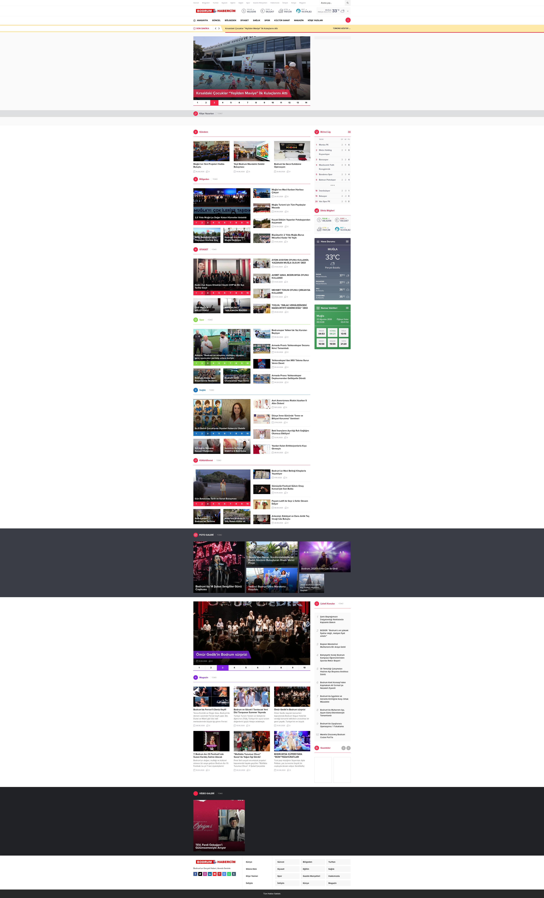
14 (306, 102)
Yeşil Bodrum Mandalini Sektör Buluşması (244, 28)
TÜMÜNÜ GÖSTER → (342, 28)
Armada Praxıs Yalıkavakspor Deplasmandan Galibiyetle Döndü (289, 377)
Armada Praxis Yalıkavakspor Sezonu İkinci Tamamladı (291, 347)
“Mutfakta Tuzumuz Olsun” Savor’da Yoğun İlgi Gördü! (247, 755)
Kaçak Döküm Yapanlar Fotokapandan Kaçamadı (291, 221)
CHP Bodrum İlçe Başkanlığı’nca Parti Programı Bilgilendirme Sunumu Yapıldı (219, 286)
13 (298, 102)
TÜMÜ (219, 114)
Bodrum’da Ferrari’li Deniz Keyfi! (209, 709)
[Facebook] (195, 874)
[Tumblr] (234, 874)
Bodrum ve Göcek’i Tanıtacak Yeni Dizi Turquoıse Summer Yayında (251, 711)
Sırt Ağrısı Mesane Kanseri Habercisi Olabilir (204, 451)
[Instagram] (205, 874)
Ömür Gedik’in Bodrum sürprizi (289, 709)
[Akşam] (323, 769)
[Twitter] (200, 874)
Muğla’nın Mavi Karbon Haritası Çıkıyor (288, 191)
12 (289, 102)
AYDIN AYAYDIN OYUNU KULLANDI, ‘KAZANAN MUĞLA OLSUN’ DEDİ (290, 261)
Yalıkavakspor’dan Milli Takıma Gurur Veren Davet (290, 362)
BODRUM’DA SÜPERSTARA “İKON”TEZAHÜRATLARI (288, 755)
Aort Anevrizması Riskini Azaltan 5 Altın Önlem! (289, 402)
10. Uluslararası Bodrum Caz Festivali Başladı (218, 498)
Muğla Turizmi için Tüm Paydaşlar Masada (289, 206)
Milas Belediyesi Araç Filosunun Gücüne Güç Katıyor (206, 240)
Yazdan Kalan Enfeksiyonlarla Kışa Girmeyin (289, 447)
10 (273, 102)
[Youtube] (215, 874)
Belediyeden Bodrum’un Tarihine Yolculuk (205, 521)
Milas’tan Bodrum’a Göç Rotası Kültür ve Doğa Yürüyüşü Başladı (236, 521)
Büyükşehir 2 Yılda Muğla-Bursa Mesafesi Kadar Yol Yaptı (288, 236)
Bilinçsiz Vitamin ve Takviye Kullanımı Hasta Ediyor (221, 428)
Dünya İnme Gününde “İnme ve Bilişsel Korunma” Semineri (287, 417)
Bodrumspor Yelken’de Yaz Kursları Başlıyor (289, 332)
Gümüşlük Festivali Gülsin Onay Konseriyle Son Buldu (288, 487)
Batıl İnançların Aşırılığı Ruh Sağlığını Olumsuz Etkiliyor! (290, 432)
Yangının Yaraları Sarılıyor (208, 217)
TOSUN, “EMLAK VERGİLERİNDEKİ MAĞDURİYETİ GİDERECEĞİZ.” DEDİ (290, 306)
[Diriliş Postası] (342, 769)
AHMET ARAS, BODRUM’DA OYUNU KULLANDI (290, 276)
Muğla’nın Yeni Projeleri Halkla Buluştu (208, 165)
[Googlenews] (224, 874)
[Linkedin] (210, 874)
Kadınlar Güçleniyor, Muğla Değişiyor (235, 239)
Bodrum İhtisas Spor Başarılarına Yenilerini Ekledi (206, 381)
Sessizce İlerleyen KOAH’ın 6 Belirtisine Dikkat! (235, 451)
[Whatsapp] (229, 874)
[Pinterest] (219, 874)
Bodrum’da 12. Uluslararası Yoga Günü (237, 379)
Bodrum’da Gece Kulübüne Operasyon (287, 165)
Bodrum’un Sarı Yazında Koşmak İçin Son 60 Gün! (220, 358)
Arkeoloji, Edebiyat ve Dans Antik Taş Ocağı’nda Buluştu (290, 517)
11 (281, 102)
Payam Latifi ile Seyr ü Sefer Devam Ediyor (290, 502)
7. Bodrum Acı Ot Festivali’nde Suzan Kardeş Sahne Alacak (208, 755)
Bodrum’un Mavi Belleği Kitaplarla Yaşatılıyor (289, 472)
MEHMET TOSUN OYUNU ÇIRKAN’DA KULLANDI (291, 291)
